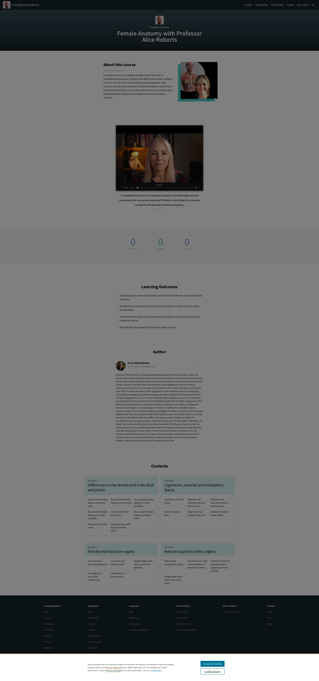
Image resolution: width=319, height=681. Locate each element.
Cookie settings (113, 670)
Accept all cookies (212, 663)
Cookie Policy (156, 670)
